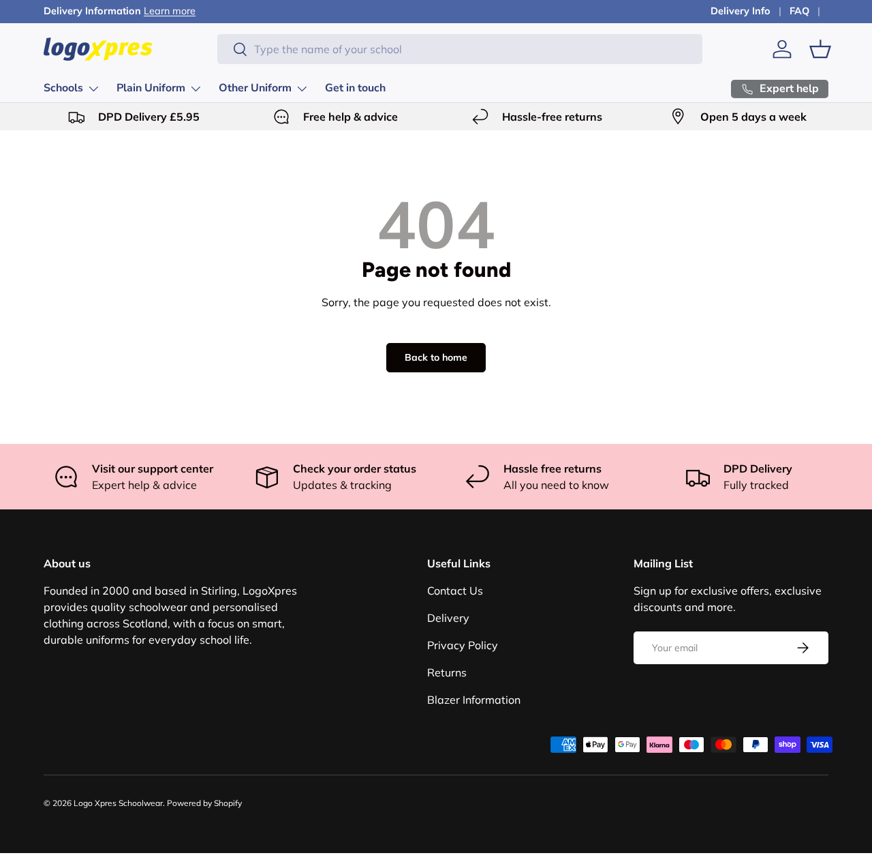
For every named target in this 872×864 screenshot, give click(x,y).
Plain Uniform (150, 87)
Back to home (436, 357)
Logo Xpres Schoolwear (118, 803)
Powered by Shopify (204, 803)
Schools (63, 87)
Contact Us (455, 590)
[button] (820, 49)
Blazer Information (473, 699)
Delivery (448, 618)
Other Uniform (255, 87)
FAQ (799, 11)
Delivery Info (740, 11)
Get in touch (355, 87)
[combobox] (459, 49)
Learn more (170, 11)
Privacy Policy (462, 645)
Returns (447, 672)
